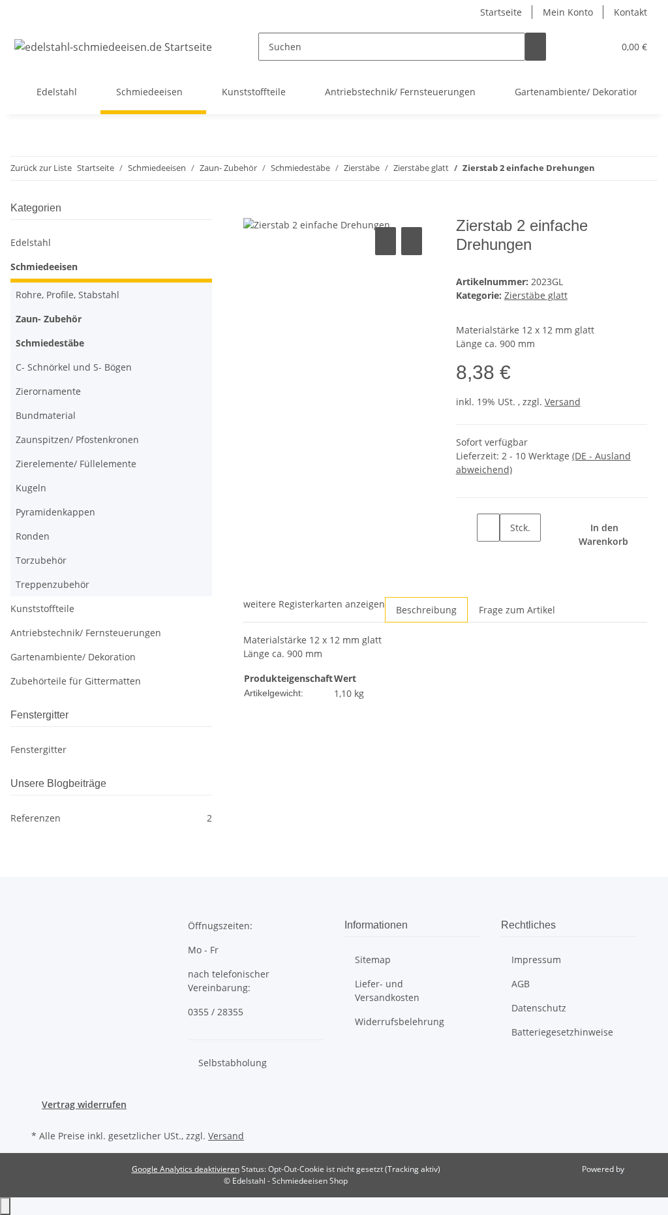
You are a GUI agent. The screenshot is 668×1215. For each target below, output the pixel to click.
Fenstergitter (38, 749)
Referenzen (111, 818)
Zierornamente (48, 391)
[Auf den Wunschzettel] (411, 241)
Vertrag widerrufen (84, 1104)
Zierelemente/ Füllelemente (76, 463)
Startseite (501, 12)
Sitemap (373, 959)
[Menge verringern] (466, 528)
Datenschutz (538, 1008)
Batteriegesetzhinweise (562, 1032)
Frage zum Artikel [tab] (517, 610)
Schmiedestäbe (50, 343)
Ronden (33, 536)
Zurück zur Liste (41, 168)
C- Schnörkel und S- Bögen (74, 367)
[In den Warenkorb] (253, 209)
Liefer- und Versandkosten (387, 990)
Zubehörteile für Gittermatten (75, 681)
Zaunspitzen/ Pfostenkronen (77, 439)
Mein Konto (568, 12)
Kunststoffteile (42, 608)
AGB (520, 983)
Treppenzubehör (52, 584)
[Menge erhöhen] (510, 556)
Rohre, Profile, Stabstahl (67, 294)
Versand (563, 401)
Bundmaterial (46, 415)
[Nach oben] (5, 1206)
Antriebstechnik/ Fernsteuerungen (85, 632)
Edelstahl (30, 242)
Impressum (536, 959)
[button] (577, 46)
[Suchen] (535, 47)
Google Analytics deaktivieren (185, 1169)
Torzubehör (41, 560)
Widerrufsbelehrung (399, 1021)
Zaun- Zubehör (49, 319)
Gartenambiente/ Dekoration (73, 657)
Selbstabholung (232, 1062)
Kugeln (31, 488)
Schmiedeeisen (44, 266)
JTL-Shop (642, 1169)
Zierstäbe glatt (536, 295)
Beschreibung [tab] (426, 610)
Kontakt (630, 12)
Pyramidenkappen (55, 512)
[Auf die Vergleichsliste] (385, 241)
